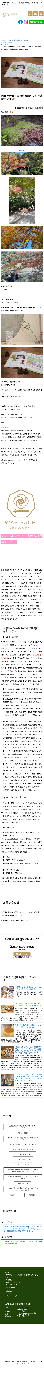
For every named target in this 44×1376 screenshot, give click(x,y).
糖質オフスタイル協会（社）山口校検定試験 (23, 1138)
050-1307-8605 (23, 946)
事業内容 (9, 1280)
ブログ (34, 108)
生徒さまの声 (10, 1287)
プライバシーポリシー (13, 1296)
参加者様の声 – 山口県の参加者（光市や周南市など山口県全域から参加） (23, 1170)
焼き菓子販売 (22, 1133)
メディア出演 (22, 1164)
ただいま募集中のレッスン (22, 1150)
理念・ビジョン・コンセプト (16, 1282)
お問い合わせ (23, 954)
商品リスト (22, 1183)
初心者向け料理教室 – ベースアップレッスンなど (23, 1177)
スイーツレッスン (22, 1159)
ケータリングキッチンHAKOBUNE (22, 1145)
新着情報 (40, 108)
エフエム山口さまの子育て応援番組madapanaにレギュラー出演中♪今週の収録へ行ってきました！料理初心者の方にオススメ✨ (28, 1077)
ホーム (8, 1272)
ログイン (26, 1363)
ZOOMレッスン (22, 1154)
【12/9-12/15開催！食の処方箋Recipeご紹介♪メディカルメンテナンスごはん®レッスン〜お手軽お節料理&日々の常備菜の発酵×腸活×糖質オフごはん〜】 (23, 1229)
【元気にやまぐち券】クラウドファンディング (23, 1127)
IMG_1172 (22, 150)
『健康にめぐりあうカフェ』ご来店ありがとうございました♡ (28, 988)
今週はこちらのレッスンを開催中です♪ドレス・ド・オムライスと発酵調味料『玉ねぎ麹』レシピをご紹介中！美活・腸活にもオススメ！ (28, 1050)
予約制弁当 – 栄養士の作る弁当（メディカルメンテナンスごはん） (23, 1189)
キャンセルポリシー (13, 1285)
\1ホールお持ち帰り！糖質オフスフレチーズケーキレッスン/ (28, 1026)
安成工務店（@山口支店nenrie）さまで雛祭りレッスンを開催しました (28, 1004)
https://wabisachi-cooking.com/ (24, 1309)
